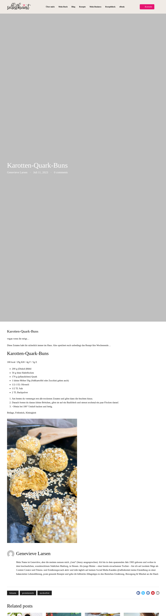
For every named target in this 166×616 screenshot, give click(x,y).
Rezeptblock (110, 7)
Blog (73, 7)
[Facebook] (138, 593)
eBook (122, 7)
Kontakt (148, 7)
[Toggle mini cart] (157, 6)
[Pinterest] (153, 593)
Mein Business (95, 7)
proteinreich (28, 593)
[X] (143, 593)
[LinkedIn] (148, 593)
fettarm (12, 593)
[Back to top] (159, 609)
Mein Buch (63, 7)
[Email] (158, 593)
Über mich (50, 7)
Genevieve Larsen (33, 553)
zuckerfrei (44, 593)
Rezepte (82, 7)
